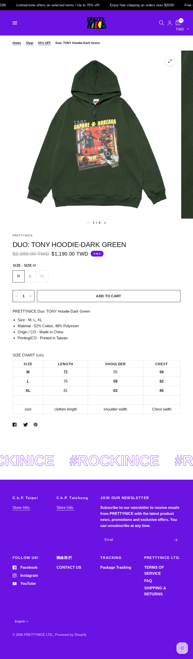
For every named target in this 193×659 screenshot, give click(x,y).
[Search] (161, 22)
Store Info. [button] (21, 507)
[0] (177, 22)
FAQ (148, 581)
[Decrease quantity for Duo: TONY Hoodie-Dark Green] (16, 296)
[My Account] (170, 22)
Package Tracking (115, 567)
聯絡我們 (64, 557)
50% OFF (44, 43)
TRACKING (111, 557)
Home (17, 43)
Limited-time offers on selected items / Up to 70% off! (47, 5)
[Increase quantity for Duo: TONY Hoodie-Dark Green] (30, 296)
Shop (29, 43)
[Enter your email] (175, 540)
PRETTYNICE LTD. (162, 557)
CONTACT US (69, 567)
